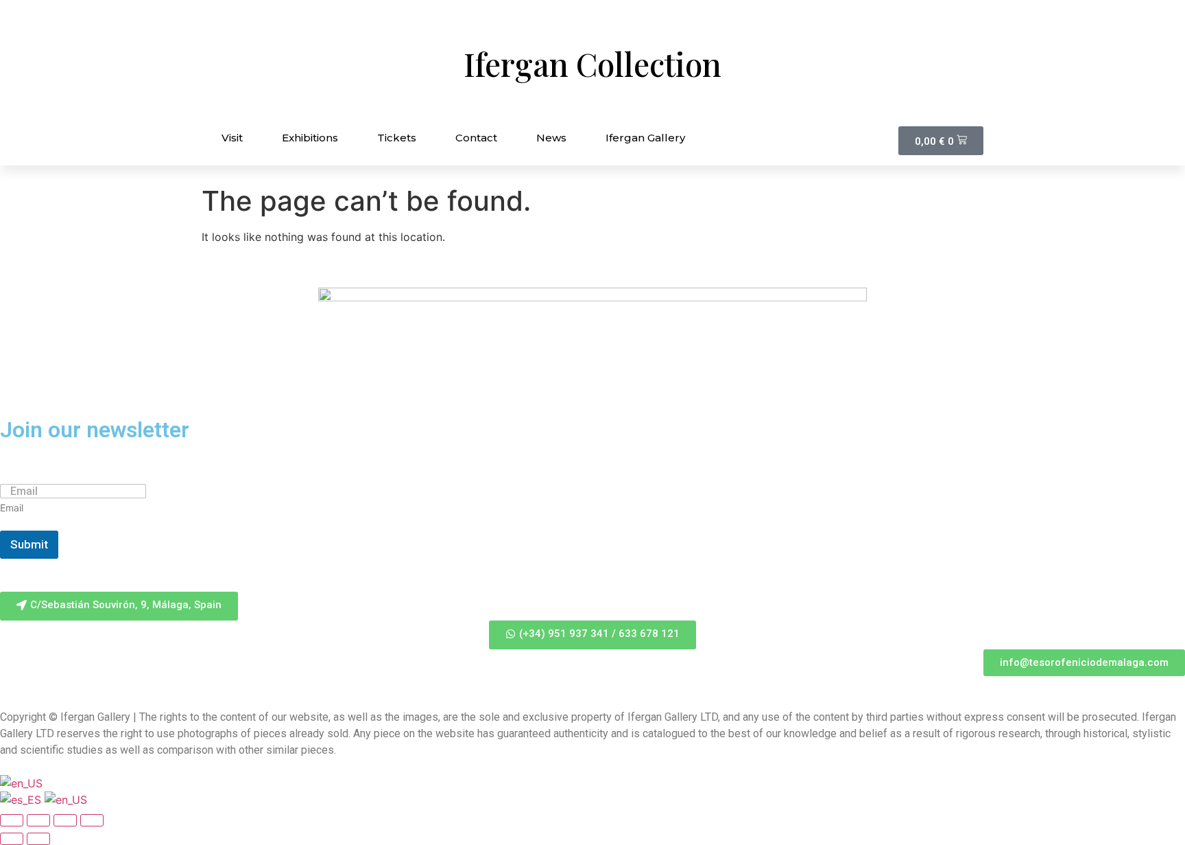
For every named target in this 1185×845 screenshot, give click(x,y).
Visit (232, 137)
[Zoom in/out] (92, 820)
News (551, 137)
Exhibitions (310, 137)
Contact (476, 137)
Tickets (396, 137)
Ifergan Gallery (645, 137)
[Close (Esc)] (11, 820)
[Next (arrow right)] (38, 839)
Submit (29, 544)
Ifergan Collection (592, 64)
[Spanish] (22, 800)
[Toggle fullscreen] (65, 820)
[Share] (38, 820)
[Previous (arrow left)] (11, 839)
